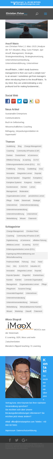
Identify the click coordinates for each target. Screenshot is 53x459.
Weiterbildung (12, 218)
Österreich (32, 218)
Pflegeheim (11, 289)
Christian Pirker (16, 46)
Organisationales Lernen (16, 196)
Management (18, 53)
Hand (40, 262)
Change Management (32, 146)
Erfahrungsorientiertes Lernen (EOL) (21, 164)
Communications (12, 118)
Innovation (11, 173)
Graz (41, 169)
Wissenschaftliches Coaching (18, 127)
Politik (16, 200)
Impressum (10, 430)
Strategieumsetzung (34, 56)
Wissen (23, 218)
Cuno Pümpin (33, 50)
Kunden (37, 182)
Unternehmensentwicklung (17, 60)
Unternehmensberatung (29, 205)
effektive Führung (39, 240)
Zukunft (28, 311)
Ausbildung (11, 146)
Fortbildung (11, 169)
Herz (8, 266)
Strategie (29, 53)
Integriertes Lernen (24, 173)
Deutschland (20, 155)
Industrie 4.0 (35, 266)
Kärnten (24, 187)
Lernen (32, 187)
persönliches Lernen (36, 196)
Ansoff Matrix (12, 43)
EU (38, 164)
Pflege (9, 200)
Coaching (10, 151)
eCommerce (33, 155)
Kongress (28, 182)
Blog (24, 50)
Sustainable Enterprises (16, 114)
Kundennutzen (12, 187)
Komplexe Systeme (14, 182)
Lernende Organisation (33, 280)
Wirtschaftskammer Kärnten (30, 307)
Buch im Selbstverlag (14, 122)
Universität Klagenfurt (15, 293)
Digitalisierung (12, 240)
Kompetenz (37, 178)
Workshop (19, 311)
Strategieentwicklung (14, 56)
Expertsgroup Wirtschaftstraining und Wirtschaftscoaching (20, 255)
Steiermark (26, 200)
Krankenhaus (38, 275)
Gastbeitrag (31, 169)
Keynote (38, 173)
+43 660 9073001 (34, 2)
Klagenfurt (26, 178)
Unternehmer (32, 63)
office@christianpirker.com (22, 422)
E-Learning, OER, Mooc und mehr (20, 337)
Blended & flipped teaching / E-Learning (23, 346)
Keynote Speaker (13, 178)
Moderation (24, 191)
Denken (10, 155)
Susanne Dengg (24, 289)
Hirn (14, 266)
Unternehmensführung (15, 63)
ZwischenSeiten (12, 342)
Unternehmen (12, 205)
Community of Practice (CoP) (28, 151)
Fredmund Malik (13, 262)
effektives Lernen (13, 245)
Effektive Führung (13, 160)
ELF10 (36, 160)
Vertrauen (34, 302)
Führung (21, 169)
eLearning (27, 160)
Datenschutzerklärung (26, 430)
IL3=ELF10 (23, 266)
